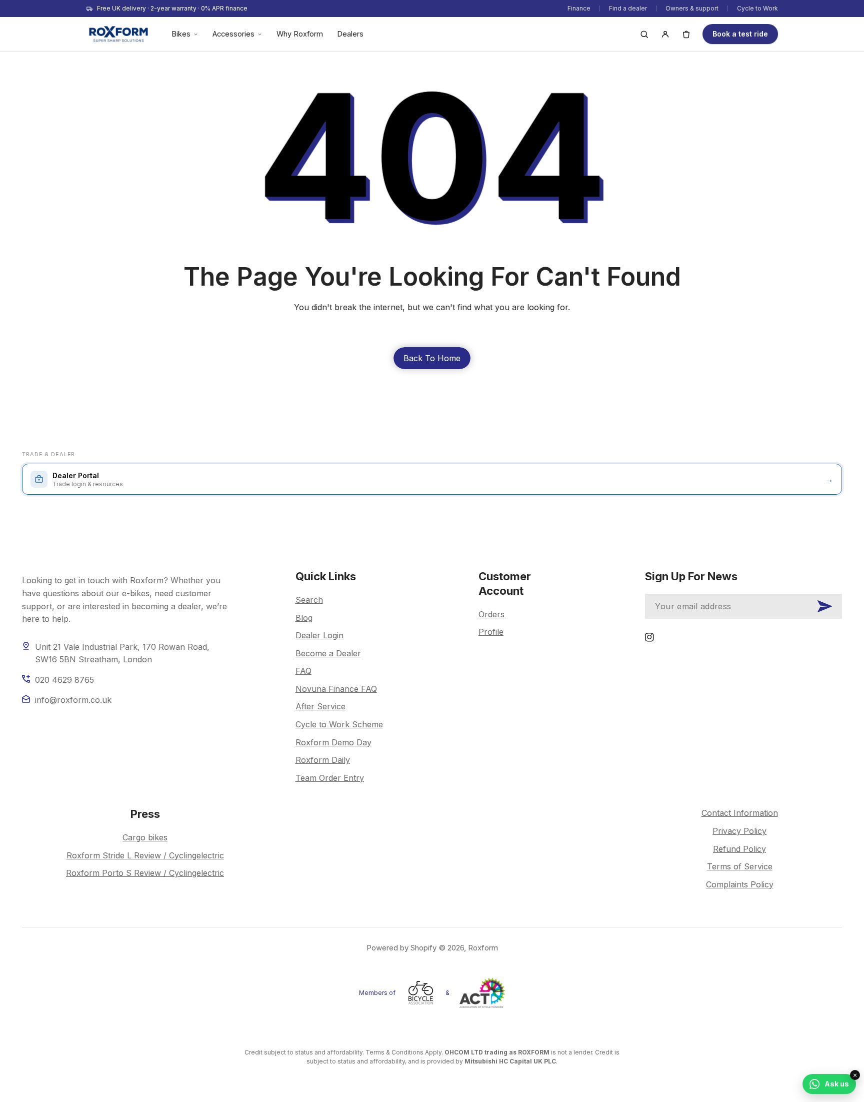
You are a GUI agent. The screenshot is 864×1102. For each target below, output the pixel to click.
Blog (304, 618)
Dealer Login (320, 635)
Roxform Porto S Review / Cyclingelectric (145, 873)
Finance (579, 8)
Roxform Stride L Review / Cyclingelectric (145, 855)
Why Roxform (299, 34)
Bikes (181, 34)
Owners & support (692, 8)
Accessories (233, 34)
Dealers (350, 34)
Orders (491, 614)
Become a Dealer (328, 653)
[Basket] (686, 34)
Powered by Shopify (401, 947)
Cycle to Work (757, 8)
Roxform (483, 947)
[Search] (644, 34)
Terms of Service (739, 866)
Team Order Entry (330, 778)
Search (309, 600)
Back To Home (432, 358)
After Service (321, 706)
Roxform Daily (323, 760)
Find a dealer (628, 8)
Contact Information (740, 813)
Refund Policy (739, 849)
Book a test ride (740, 34)
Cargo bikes (145, 837)
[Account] (665, 34)
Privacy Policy (739, 831)
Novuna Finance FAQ (336, 689)
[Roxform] (118, 34)
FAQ (304, 671)
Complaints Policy (740, 884)
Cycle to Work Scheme (339, 724)
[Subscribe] (824, 606)
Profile (491, 632)
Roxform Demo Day (334, 742)
